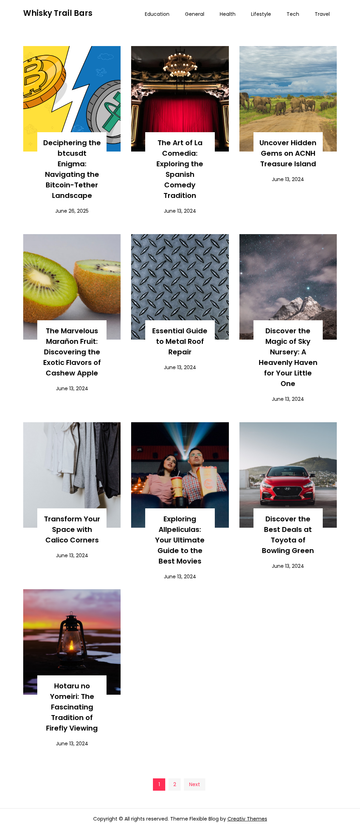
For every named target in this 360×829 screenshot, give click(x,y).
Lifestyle (261, 14)
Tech (293, 14)
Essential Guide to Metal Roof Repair (179, 341)
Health (228, 14)
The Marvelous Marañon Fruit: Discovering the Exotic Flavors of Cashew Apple (72, 352)
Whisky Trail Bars (57, 13)
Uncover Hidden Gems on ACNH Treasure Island (287, 153)
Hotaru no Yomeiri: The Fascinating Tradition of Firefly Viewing (72, 707)
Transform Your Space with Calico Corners (72, 529)
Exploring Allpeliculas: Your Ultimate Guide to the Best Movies (180, 540)
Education (157, 14)
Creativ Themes (247, 818)
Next (194, 784)
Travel (322, 14)
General (194, 14)
